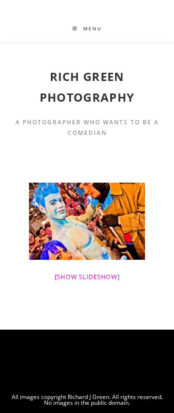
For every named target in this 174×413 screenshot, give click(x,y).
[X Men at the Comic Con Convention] (87, 221)
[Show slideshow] (87, 276)
